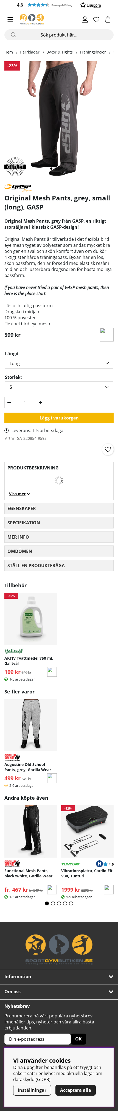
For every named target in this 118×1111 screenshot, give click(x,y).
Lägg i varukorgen (59, 418)
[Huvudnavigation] (10, 19)
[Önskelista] (96, 19)
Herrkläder (30, 52)
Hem (8, 52)
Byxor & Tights (59, 52)
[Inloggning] (85, 19)
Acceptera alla (75, 1090)
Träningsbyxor (93, 52)
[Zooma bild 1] (59, 120)
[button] (59, 5)
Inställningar (32, 1090)
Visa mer (17, 493)
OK (78, 1039)
